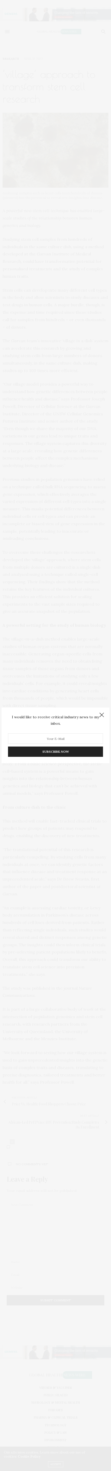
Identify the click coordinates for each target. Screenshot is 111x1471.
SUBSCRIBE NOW (55, 752)
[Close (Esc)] (102, 715)
